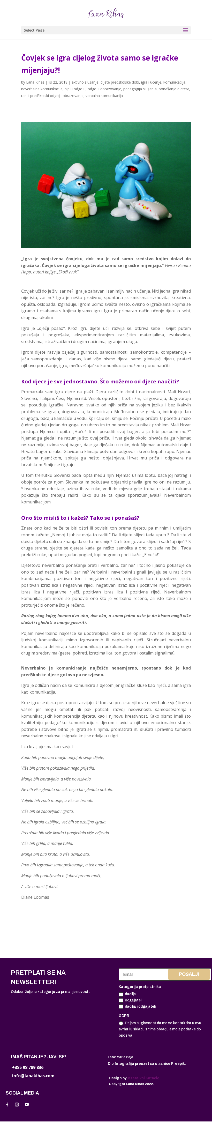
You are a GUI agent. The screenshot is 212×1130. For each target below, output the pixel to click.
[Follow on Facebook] (7, 1105)
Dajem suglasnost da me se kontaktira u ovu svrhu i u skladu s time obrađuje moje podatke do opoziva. (160, 1029)
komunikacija (174, 82)
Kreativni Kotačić (143, 1078)
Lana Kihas (35, 82)
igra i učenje (151, 82)
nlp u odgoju (75, 88)
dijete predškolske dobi (120, 82)
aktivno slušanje (85, 82)
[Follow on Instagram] (17, 1105)
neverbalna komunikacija (42, 88)
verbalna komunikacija (104, 95)
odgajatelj (133, 1000)
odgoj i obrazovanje (104, 88)
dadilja (130, 994)
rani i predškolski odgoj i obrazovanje (52, 95)
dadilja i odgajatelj (140, 1006)
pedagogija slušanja (140, 88)
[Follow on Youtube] (27, 1105)
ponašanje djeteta (174, 88)
